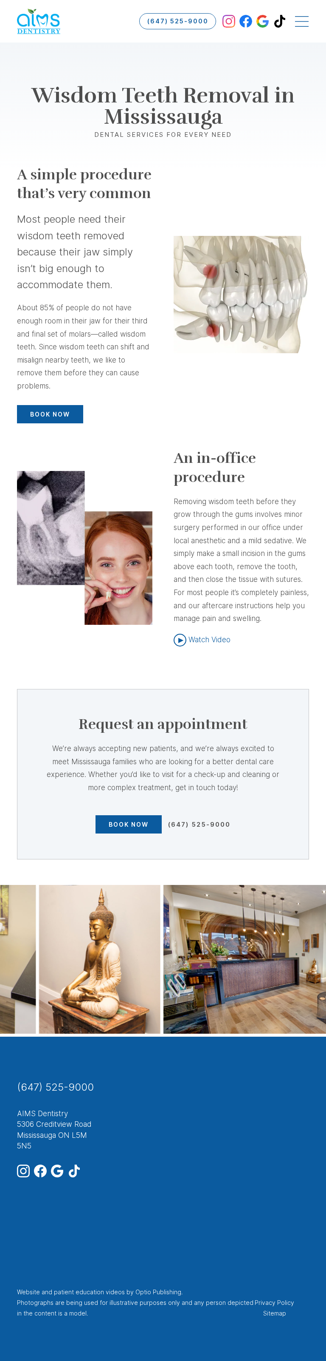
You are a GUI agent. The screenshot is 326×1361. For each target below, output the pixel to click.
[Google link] (262, 21)
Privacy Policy (274, 1302)
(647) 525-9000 (177, 21)
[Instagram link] (228, 21)
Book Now (50, 414)
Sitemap (274, 1313)
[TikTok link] (279, 21)
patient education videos (89, 1292)
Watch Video (209, 639)
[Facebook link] (245, 21)
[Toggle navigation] (302, 21)
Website (28, 1292)
